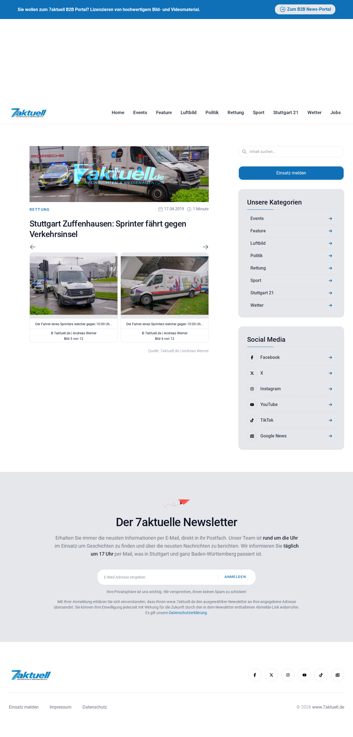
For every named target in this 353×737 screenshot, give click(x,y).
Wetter (314, 112)
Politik (212, 112)
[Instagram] (288, 675)
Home (118, 112)
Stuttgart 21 (286, 112)
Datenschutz (94, 707)
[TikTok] (321, 675)
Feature (164, 112)
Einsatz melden (291, 173)
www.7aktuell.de (328, 707)
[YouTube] (304, 675)
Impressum (60, 707)
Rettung (236, 112)
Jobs (335, 112)
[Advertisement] (176, 60)
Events (140, 112)
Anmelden (235, 577)
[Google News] (337, 675)
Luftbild (189, 112)
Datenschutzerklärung (188, 612)
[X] (271, 675)
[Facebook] (254, 675)
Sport (258, 112)
